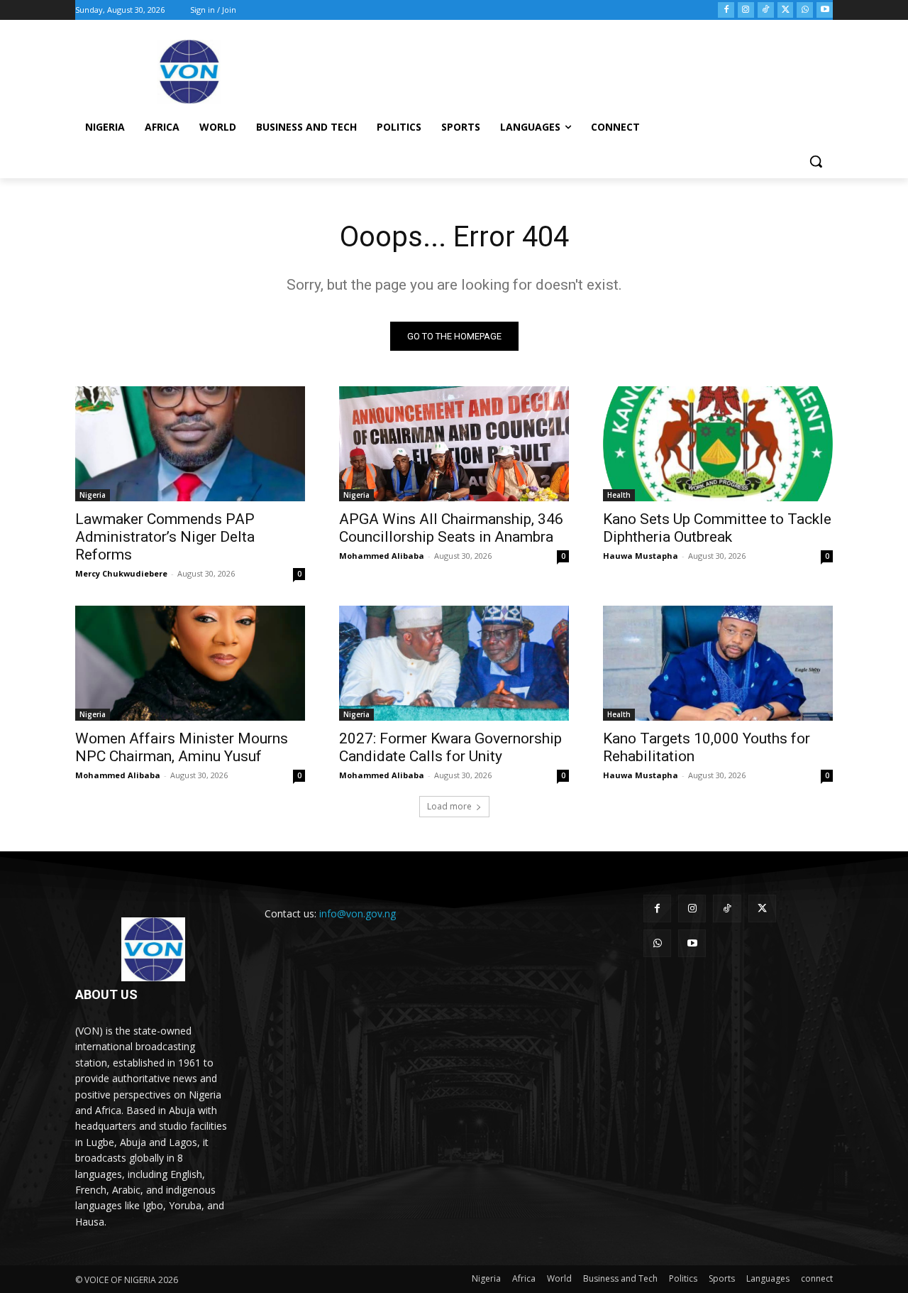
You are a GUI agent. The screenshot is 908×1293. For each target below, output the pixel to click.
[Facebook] (726, 10)
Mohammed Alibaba (381, 555)
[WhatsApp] (805, 10)
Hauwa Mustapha (640, 555)
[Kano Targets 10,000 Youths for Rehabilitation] (718, 663)
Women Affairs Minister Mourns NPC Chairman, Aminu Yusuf (181, 747)
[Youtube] (824, 10)
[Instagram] (746, 10)
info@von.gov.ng (357, 913)
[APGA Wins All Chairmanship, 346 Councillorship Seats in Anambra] (454, 443)
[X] (785, 10)
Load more (449, 806)
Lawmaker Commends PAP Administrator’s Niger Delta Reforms (165, 537)
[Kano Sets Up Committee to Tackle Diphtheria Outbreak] (718, 443)
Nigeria (92, 495)
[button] (816, 161)
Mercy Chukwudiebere (121, 573)
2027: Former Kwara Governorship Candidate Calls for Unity (450, 747)
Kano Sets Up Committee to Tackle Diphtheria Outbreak (717, 528)
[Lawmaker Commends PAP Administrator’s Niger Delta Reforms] (190, 443)
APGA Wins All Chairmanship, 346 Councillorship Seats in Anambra (451, 528)
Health (619, 495)
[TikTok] (766, 10)
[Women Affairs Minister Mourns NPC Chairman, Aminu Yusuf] (190, 663)
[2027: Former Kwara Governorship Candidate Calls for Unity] (454, 663)
